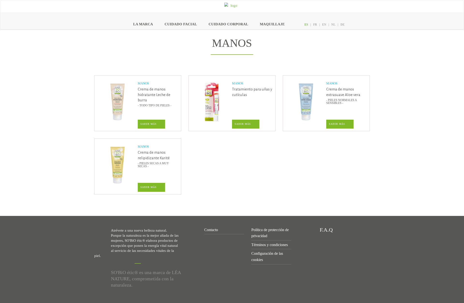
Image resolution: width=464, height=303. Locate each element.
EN (324, 24)
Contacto (211, 230)
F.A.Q (325, 230)
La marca (143, 24)
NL (333, 24)
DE (343, 24)
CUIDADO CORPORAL (228, 24)
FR (315, 24)
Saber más (148, 124)
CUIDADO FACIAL (181, 24)
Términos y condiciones (269, 245)
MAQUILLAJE (272, 24)
